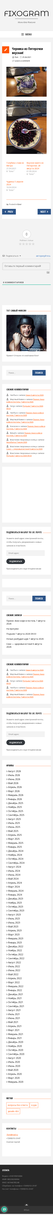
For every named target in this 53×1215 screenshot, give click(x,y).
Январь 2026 (15, 799)
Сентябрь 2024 (16, 862)
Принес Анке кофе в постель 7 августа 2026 (25, 400)
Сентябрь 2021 (16, 1006)
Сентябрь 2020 (16, 1054)
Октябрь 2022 (15, 954)
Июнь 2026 (14, 779)
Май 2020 (13, 1069)
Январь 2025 (15, 846)
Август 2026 (14, 771)
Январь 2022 (15, 990)
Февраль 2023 (15, 938)
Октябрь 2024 (15, 858)
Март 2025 (14, 838)
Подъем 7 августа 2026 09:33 (19, 455)
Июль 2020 (14, 1061)
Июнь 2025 (14, 826)
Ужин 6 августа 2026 (35, 395)
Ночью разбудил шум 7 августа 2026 (25, 638)
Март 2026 (14, 791)
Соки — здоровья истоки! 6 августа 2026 (24, 449)
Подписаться (15, 561)
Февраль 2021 (15, 1034)
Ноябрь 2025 (15, 807)
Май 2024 (13, 878)
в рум (34, 1105)
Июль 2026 (14, 775)
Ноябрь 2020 (15, 1046)
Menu (28, 34)
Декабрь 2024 (15, 850)
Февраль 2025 (15, 842)
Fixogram (26, 13)
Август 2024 (14, 866)
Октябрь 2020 (15, 1050)
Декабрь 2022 (15, 946)
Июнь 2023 (14, 922)
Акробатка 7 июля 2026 (16, 442)
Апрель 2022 (15, 978)
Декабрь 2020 (15, 1042)
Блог (19, 204)
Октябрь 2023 (15, 906)
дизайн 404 (13, 1111)
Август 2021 (14, 1010)
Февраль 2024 (15, 890)
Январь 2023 (15, 942)
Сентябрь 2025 (16, 815)
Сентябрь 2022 (16, 958)
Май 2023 (13, 926)
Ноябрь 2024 (15, 854)
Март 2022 (14, 982)
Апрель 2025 (15, 834)
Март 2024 (14, 886)
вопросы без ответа (18, 1105)
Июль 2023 (14, 918)
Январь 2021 (15, 1038)
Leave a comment (22, 60)
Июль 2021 (14, 1014)
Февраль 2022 (15, 986)
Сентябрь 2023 (16, 910)
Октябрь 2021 (15, 1002)
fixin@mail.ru (12, 1134)
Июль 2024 (14, 870)
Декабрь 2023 (15, 898)
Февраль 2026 (15, 795)
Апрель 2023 (15, 930)
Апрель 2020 (15, 1074)
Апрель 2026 (15, 787)
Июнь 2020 (14, 1066)
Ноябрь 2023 (15, 902)
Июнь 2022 (14, 970)
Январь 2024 (15, 894)
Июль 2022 (14, 966)
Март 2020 (14, 1077)
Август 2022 (14, 962)
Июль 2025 (14, 823)
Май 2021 (13, 1022)
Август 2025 (14, 819)
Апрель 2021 (15, 1026)
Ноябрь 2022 (15, 950)
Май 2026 (13, 783)
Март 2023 (14, 934)
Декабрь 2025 (15, 803)
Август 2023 (14, 914)
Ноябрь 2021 (15, 998)
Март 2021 (14, 1030)
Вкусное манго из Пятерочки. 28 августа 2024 (35, 165)
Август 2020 (14, 1058)
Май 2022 (13, 974)
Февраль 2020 (15, 1081)
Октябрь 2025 (15, 811)
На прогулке (12, 628)
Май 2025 (13, 831)
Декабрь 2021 (15, 994)
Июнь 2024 (14, 874)
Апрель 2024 (15, 882)
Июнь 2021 (14, 1018)
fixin (16, 57)
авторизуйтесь (42, 256)
